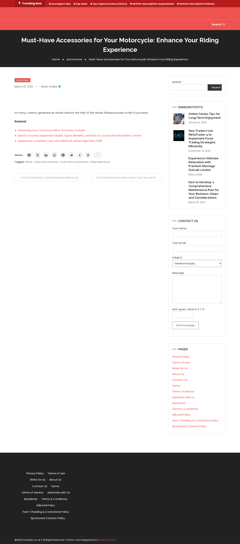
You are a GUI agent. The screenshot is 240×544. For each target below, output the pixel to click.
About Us (178, 374)
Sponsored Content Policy (189, 426)
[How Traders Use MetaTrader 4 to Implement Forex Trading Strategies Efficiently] (179, 135)
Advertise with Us (183, 397)
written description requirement (153, 3)
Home (176, 385)
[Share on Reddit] (71, 155)
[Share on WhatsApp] (54, 155)
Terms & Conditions (185, 409)
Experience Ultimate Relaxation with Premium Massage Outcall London (203, 164)
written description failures (197, 3)
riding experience (100, 162)
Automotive (22, 80)
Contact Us (179, 380)
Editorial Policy (181, 414)
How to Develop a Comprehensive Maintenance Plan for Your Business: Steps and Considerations (53, 177)
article (28, 162)
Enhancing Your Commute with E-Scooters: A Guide (51, 130)
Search (216, 24)
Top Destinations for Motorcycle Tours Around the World (129, 177)
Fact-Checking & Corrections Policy (195, 420)
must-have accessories (74, 162)
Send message (185, 325)
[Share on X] (37, 155)
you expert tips (61, 3)
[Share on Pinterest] (63, 155)
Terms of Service (183, 391)
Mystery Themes (107, 540)
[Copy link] (97, 155)
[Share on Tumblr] (79, 155)
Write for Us (179, 368)
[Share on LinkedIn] (46, 155)
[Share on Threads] (88, 155)
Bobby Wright (49, 86)
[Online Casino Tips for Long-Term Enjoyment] (179, 118)
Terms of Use (181, 362)
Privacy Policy (180, 357)
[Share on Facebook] (29, 155)
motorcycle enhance (46, 162)
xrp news (81, 3)
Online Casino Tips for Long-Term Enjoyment (205, 115)
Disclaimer (179, 403)
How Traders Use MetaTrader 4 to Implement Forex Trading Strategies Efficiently (202, 138)
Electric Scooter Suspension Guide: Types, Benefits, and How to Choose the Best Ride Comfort (80, 135)
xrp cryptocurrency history (110, 3)
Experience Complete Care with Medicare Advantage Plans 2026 (60, 141)
